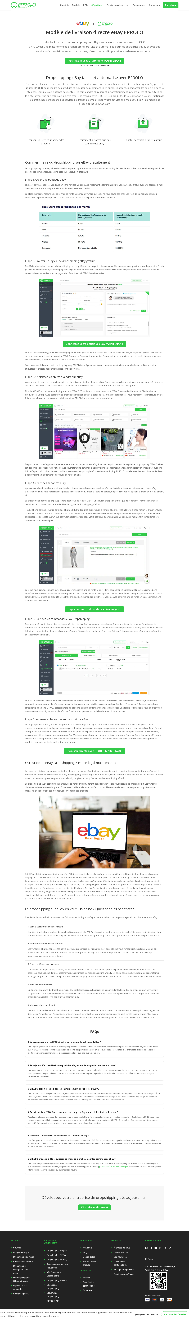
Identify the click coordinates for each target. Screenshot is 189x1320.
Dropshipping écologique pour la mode (21, 1269)
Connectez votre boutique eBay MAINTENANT (94, 344)
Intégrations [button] (96, 5)
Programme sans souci (23, 1261)
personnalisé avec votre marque (113, 1166)
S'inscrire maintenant (94, 1207)
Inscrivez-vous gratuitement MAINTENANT (94, 60)
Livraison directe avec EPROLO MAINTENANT (94, 751)
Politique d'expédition (124, 1269)
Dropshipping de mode (23, 1256)
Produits (76, 5)
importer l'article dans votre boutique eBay (88, 516)
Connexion (154, 5)
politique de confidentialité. (147, 1314)
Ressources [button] (139, 5)
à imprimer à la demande (130, 365)
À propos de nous (122, 1247)
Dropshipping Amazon (57, 1280)
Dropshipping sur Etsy (57, 1259)
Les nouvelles (120, 1256)
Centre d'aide (89, 1256)
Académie (87, 1247)
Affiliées (86, 1277)
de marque (80, 51)
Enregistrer (170, 5)
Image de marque (21, 1252)
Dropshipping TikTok (56, 1255)
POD (85, 5)
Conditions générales (123, 1273)
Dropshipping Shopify (57, 1250)
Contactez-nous (121, 1252)
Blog (85, 1252)
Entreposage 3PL (21, 1293)
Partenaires (88, 1290)
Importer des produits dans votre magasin (94, 609)
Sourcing (17, 1247)
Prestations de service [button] (117, 5)
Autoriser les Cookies (175, 1314)
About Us (64, 5)
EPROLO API (53, 1300)
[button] (151, 1247)
